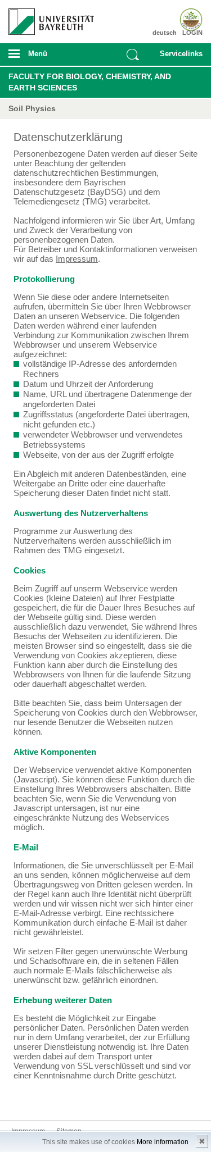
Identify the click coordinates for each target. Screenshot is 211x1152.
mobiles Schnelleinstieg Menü (179, 57)
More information (162, 1142)
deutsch (164, 32)
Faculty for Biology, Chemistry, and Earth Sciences (89, 82)
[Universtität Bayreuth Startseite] (47, 17)
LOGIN (192, 32)
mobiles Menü (47, 57)
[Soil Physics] (187, 19)
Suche (133, 54)
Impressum (77, 258)
